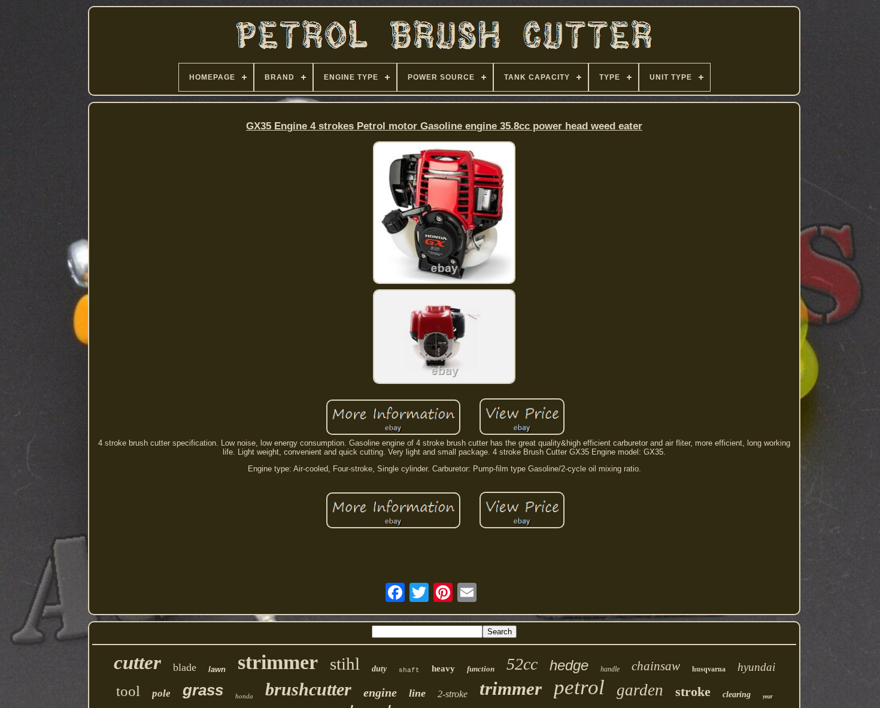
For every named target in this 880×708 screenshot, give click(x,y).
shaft (409, 670)
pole (161, 693)
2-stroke (453, 694)
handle (610, 669)
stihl (345, 663)
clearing (737, 694)
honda (244, 696)
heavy (443, 668)
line (417, 693)
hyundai (756, 667)
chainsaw (656, 666)
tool (128, 691)
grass (203, 690)
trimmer (511, 688)
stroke (693, 691)
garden (640, 690)
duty (379, 668)
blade (184, 667)
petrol (579, 687)
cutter (137, 662)
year (768, 696)
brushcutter (308, 689)
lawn (217, 669)
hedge (569, 665)
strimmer (278, 662)
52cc (522, 664)
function (480, 668)
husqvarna (709, 669)
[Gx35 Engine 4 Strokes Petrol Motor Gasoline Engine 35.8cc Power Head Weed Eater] (444, 214)
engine (380, 692)
